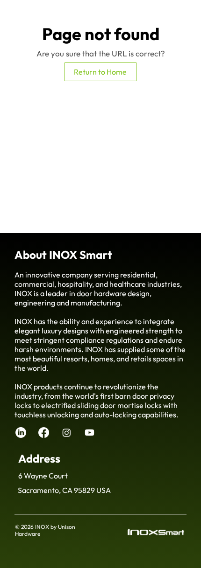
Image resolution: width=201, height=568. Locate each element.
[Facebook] (43, 432)
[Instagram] (66, 432)
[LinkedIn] (20, 432)
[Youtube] (89, 432)
